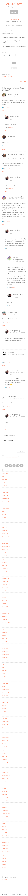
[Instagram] (14, 465)
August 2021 (5, 664)
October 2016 (5, 848)
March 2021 (4, 680)
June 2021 (4, 670)
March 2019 (4, 756)
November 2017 (5, 807)
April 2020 (4, 715)
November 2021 (5, 654)
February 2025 (5, 530)
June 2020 (4, 708)
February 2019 (5, 759)
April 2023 (4, 600)
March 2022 (4, 641)
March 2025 (4, 527)
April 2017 (4, 829)
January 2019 (5, 762)
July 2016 (4, 858)
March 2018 (4, 794)
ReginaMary (12, 396)
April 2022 (4, 638)
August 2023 (5, 587)
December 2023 (5, 575)
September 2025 (6, 508)
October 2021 (5, 657)
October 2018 (5, 772)
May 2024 (4, 559)
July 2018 (4, 781)
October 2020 (5, 695)
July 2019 (4, 743)
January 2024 (5, 571)
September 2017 (6, 813)
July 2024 (4, 552)
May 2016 (4, 864)
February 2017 (5, 835)
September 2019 (6, 737)
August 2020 (5, 702)
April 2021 (4, 676)
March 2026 (4, 489)
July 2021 (4, 667)
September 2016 (6, 851)
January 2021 (5, 686)
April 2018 (4, 791)
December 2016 (5, 842)
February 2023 (5, 606)
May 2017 (4, 826)
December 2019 (5, 727)
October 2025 (5, 505)
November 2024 (5, 540)
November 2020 (5, 692)
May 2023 (4, 597)
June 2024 (4, 555)
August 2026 (5, 473)
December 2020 (5, 689)
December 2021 (5, 651)
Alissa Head (11, 352)
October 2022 (5, 619)
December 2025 (5, 498)
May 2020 (4, 711)
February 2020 (5, 721)
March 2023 (4, 603)
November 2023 (5, 578)
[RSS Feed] (21, 465)
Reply (3, 110)
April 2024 (4, 562)
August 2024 (5, 549)
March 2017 (4, 832)
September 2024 (6, 546)
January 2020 (5, 724)
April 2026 (4, 485)
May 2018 (4, 788)
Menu (15, 12)
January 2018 (5, 800)
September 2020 (6, 699)
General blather (14, 19)
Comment (21, 451)
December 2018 (5, 765)
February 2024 (5, 568)
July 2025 (4, 514)
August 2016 (5, 855)
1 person (8, 107)
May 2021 (4, 673)
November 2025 (5, 501)
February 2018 (5, 797)
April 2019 (4, 753)
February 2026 (5, 492)
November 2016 (5, 845)
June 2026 (4, 479)
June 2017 (4, 823)
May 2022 (4, 635)
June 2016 (4, 861)
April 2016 (4, 867)
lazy (14, 63)
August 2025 (5, 511)
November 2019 (5, 730)
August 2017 (5, 816)
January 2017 (5, 839)
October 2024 (5, 543)
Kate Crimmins (13, 94)
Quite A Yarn (14, 3)
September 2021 (6, 660)
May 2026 (4, 482)
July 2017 (4, 820)
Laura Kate (11, 136)
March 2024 (4, 565)
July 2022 (4, 629)
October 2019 (5, 734)
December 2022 (5, 613)
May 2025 (4, 520)
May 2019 (4, 750)
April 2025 (4, 524)
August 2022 (5, 625)
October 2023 (5, 581)
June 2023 (4, 594)
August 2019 (5, 740)
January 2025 (5, 533)
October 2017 (5, 810)
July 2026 (4, 476)
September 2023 (6, 584)
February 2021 (5, 683)
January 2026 (5, 495)
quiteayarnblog (19, 25)
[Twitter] (6, 465)
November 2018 (5, 769)
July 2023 (4, 590)
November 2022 (5, 616)
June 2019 (4, 746)
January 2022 (5, 648)
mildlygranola (12, 312)
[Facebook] (10, 465)
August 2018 (5, 778)
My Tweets (4, 879)
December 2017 (5, 804)
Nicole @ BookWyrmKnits (16, 197)
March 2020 (4, 718)
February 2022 (5, 645)
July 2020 (4, 705)
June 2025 (4, 517)
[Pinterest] (18, 465)
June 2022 (4, 632)
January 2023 (5, 610)
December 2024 (5, 536)
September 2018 (6, 775)
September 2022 (6, 622)
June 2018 (4, 785)
